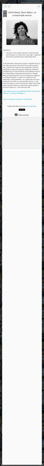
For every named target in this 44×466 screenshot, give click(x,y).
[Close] (39, 6)
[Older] (9, 6)
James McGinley (31, 106)
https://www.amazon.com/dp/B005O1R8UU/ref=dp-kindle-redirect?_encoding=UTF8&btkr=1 (21, 92)
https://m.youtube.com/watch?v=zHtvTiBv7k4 (17, 99)
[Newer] (5, 6)
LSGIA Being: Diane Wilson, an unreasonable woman (22, 14)
